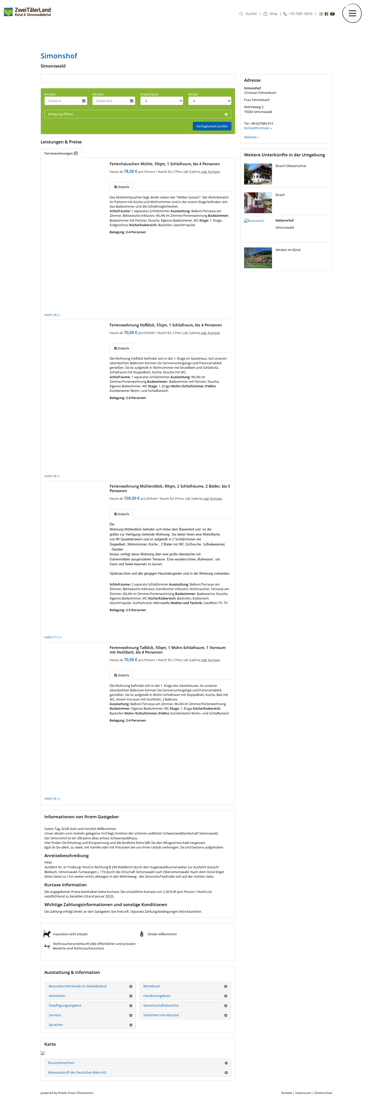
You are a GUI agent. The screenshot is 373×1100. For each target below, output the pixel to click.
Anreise (50, 94)
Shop (274, 13)
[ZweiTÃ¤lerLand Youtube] (332, 14)
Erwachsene (149, 94)
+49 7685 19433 (300, 13)
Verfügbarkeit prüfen (212, 126)
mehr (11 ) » (53, 637)
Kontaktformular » (258, 128)
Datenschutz (323, 1093)
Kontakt (286, 1093)
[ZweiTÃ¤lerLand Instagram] (321, 14)
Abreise (98, 94)
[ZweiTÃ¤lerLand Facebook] (326, 14)
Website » (251, 137)
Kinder (193, 94)
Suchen (251, 13)
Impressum (303, 1093)
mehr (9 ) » (52, 314)
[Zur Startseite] (27, 18)
